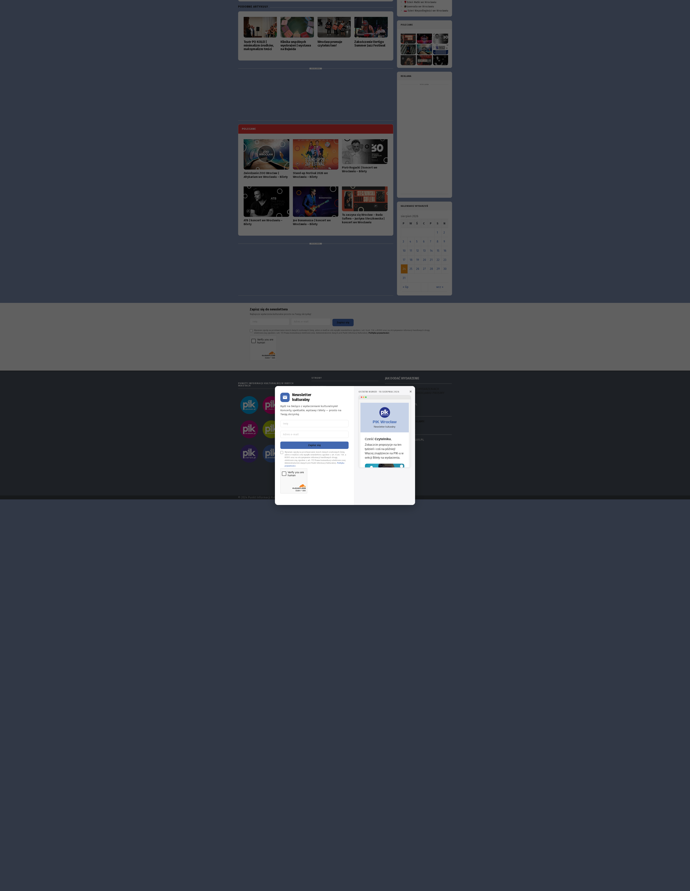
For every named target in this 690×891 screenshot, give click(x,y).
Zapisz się (314, 445)
